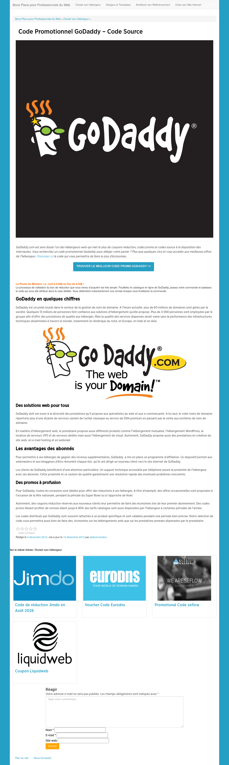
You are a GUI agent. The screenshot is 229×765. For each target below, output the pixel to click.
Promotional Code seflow (177, 605)
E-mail (51, 735)
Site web (51, 740)
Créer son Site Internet (188, 4)
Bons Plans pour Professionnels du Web (41, 4)
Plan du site (21, 758)
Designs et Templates (118, 4)
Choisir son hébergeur (88, 4)
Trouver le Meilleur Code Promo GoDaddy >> (113, 266)
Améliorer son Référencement (153, 4)
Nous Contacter (43, 758)
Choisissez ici (44, 256)
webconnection (98, 537)
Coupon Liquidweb (31, 671)
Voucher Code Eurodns (105, 605)
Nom (50, 730)
